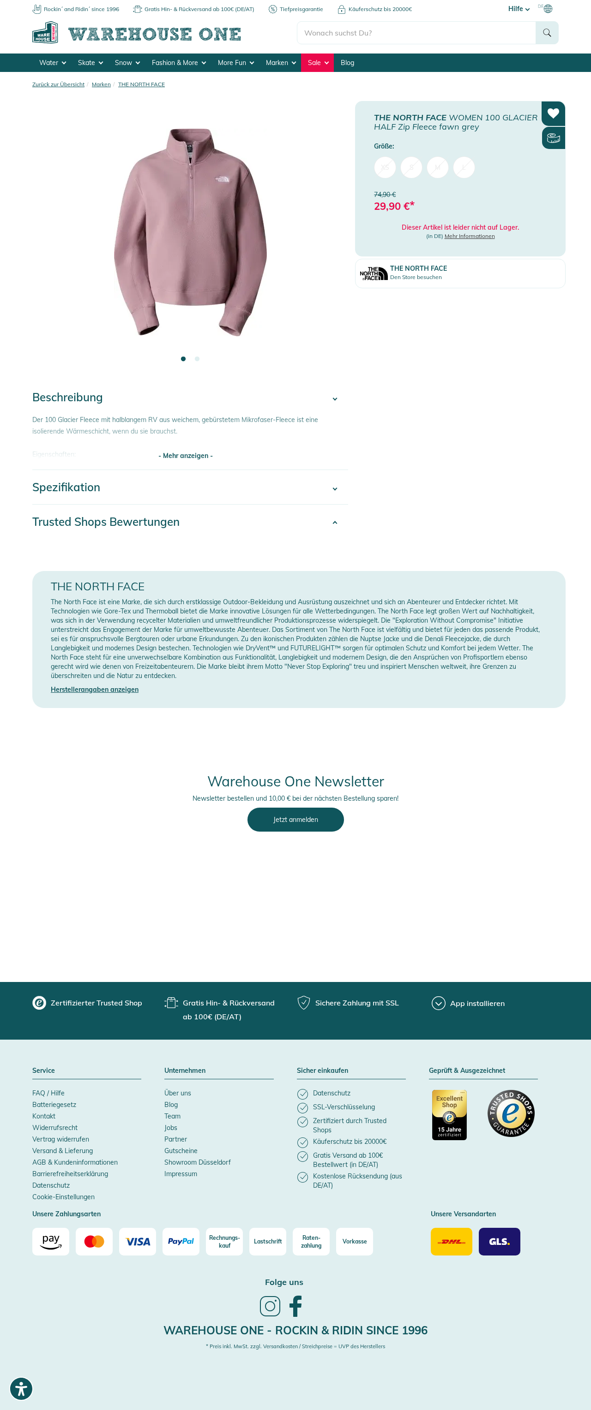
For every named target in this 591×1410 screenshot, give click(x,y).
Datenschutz (51, 1185)
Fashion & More (176, 63)
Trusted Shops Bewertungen (106, 522)
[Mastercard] (94, 1241)
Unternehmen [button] (184, 1071)
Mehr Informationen (470, 235)
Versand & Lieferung (62, 1151)
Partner (175, 1139)
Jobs (170, 1128)
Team (172, 1116)
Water (49, 63)
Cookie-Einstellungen (63, 1197)
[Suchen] (547, 32)
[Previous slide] (48, 238)
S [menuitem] (412, 167)
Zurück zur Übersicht (58, 84)
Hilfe (516, 9)
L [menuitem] (464, 167)
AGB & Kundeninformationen (75, 1162)
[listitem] (351, 1094)
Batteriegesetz (54, 1105)
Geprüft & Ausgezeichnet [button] (467, 1071)
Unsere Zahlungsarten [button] (66, 1214)
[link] (270, 1315)
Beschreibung (67, 397)
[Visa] (137, 1241)
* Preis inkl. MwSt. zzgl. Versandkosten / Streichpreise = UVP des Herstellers (295, 1346)
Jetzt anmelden (295, 819)
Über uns (177, 1093)
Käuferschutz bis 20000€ (380, 9)
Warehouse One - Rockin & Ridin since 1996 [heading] (295, 1330)
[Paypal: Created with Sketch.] (181, 1241)
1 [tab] (183, 359)
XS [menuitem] (385, 167)
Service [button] (43, 1071)
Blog (347, 63)
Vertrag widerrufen (60, 1139)
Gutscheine (181, 1151)
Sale (315, 63)
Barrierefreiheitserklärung (70, 1174)
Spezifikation (66, 487)
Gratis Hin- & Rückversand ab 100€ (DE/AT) (199, 9)
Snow (124, 63)
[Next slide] (332, 238)
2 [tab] (197, 359)
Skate (87, 63)
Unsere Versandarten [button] (463, 1214)
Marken (278, 63)
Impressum (180, 1174)
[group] (87, 1003)
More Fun (233, 63)
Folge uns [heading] (284, 1282)
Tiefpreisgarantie (301, 9)
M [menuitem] (437, 167)
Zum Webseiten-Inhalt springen (47, 4)
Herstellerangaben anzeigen (95, 689)
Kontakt (43, 1116)
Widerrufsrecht (55, 1128)
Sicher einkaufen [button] (322, 1071)
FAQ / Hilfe (48, 1093)
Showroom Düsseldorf (197, 1162)
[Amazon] (50, 1241)
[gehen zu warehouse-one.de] (164, 42)
